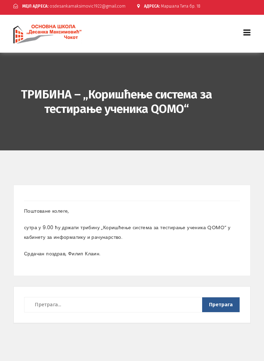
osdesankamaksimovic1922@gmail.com (73, 6)
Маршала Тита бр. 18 (172, 6)
